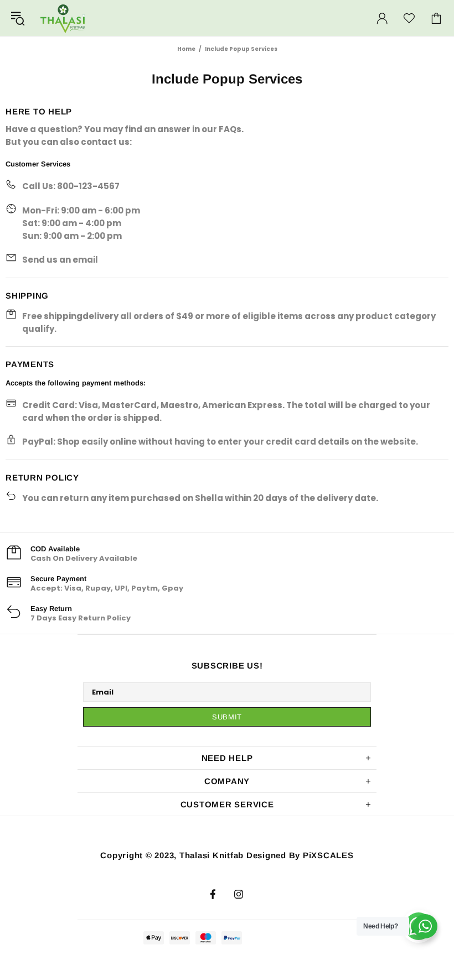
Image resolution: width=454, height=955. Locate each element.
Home (186, 49)
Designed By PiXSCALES (300, 855)
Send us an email (60, 259)
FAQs (230, 129)
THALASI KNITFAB (63, 18)
